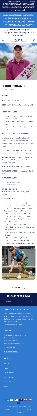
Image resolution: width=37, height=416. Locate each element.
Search (6, 363)
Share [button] (6, 95)
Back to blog (19, 288)
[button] (2, 40)
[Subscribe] (31, 301)
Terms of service (19, 412)
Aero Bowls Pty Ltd (17, 406)
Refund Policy (9, 377)
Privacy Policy (9, 372)
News (6, 386)
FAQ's (6, 368)
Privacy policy (27, 409)
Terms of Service (9, 382)
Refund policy (17, 409)
